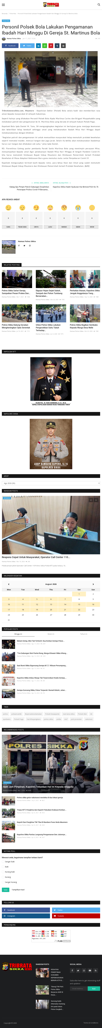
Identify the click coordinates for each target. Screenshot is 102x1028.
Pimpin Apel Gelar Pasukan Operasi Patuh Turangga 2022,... (35, 557)
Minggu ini (18, 634)
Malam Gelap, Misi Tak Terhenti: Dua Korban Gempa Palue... (41, 641)
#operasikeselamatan (33, 714)
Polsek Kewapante (52, 714)
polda (59, 719)
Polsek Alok (82, 714)
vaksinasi (88, 719)
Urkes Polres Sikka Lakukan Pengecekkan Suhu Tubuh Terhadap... (48, 328)
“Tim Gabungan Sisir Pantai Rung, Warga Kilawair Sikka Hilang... (42, 653)
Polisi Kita (13, 13)
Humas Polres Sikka (14, 38)
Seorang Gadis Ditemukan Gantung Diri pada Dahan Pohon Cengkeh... (58, 1005)
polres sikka (48, 719)
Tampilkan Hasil (18, 890)
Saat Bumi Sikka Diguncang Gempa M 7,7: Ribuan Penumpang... (42, 666)
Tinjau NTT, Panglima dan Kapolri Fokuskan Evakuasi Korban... (41, 810)
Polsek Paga (18, 719)
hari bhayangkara (33, 719)
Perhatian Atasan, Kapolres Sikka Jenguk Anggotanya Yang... (85, 292)
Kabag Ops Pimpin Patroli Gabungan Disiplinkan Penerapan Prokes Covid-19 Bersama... (29, 188)
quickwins (7, 719)
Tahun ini (83, 634)
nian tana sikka (69, 714)
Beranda (4, 13)
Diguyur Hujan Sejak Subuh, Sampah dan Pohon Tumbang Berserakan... (49, 293)
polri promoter (76, 719)
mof (65, 719)
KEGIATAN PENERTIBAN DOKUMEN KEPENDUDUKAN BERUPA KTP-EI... (57, 975)
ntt (91, 714)
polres (5, 714)
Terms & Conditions (91, 1023)
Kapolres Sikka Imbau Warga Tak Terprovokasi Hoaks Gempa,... (42, 678)
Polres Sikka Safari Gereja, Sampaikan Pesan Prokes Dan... (16, 292)
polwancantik (16, 714)
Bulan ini (51, 634)
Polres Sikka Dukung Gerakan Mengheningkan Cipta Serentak (16, 326)
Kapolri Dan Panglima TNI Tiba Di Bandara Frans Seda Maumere (42, 822)
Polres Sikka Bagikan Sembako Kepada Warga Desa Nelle (84, 326)
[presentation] (91, 500)
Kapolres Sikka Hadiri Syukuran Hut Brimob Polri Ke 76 (75, 187)
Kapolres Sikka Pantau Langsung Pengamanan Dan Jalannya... (42, 835)
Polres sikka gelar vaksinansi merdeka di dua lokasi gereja (40, 798)
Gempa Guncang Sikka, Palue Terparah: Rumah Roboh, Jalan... (41, 690)
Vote (5, 890)
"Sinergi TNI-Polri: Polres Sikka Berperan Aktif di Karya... (57, 991)
